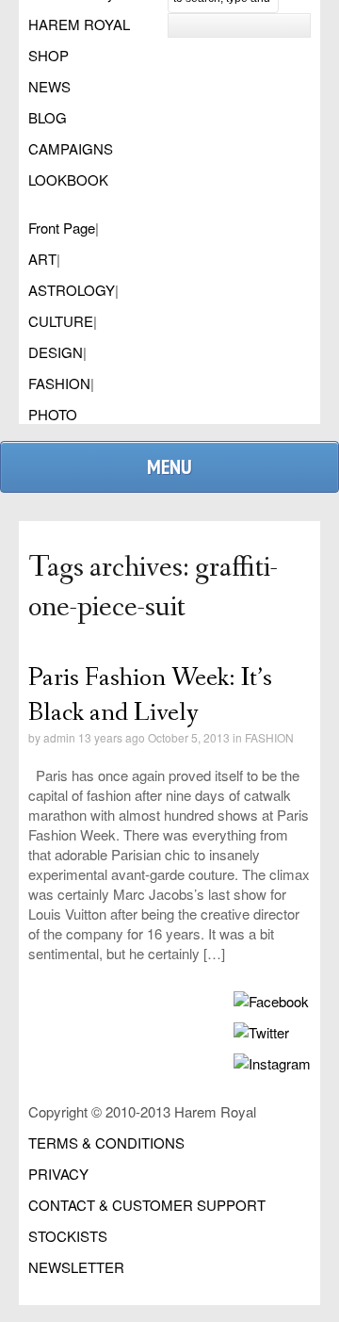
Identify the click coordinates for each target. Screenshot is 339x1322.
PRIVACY (58, 1173)
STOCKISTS (67, 1236)
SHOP (48, 55)
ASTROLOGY (71, 290)
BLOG (47, 117)
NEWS (49, 86)
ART (42, 259)
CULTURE (60, 321)
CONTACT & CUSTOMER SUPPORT (147, 1205)
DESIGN (55, 352)
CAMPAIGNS (70, 148)
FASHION (59, 383)
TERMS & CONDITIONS (106, 1142)
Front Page (61, 227)
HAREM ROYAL (79, 24)
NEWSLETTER (76, 1267)
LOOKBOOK (68, 179)
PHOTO (52, 414)
